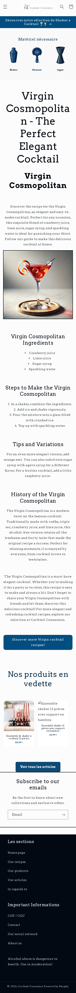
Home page (16, 853)
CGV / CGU (16, 916)
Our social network (23, 934)
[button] (5, 6)
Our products (18, 871)
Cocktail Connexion (31, 986)
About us (15, 943)
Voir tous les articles (38, 767)
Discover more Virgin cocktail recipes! (38, 642)
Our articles (17, 880)
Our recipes (17, 862)
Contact (14, 925)
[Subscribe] (63, 814)
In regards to (17, 889)
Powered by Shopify (56, 986)
